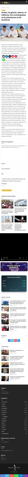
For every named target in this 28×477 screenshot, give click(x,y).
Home (3, 7)
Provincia (8, 7)
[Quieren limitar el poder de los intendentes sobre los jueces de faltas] (21, 202)
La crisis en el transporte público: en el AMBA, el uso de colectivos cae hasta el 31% (18, 321)
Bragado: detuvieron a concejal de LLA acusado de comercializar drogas (18, 328)
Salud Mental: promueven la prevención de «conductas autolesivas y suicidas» (20, 227)
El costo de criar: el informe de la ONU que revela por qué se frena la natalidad (18, 309)
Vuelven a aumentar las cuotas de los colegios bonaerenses (17, 314)
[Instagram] (18, 340)
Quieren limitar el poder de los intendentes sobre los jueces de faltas (20, 210)
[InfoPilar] (6, 3)
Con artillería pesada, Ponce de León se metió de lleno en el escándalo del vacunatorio (18, 302)
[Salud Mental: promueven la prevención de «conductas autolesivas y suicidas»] (21, 219)
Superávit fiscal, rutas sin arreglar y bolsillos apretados (17, 363)
